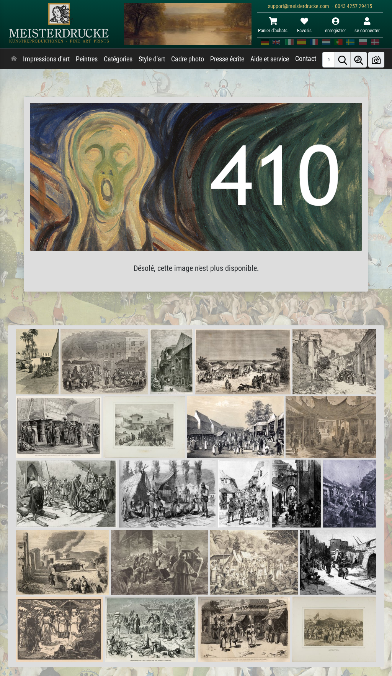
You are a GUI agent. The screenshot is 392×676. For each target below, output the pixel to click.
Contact (305, 59)
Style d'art (152, 59)
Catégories (118, 59)
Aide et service (269, 59)
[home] (14, 59)
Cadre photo (187, 59)
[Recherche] (343, 60)
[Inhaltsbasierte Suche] (359, 60)
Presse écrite (227, 59)
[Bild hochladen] (376, 60)
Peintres (87, 59)
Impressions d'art (46, 59)
